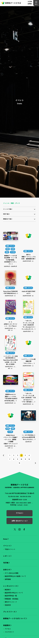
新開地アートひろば (11, 3)
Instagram (19, 529)
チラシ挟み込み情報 (11, 573)
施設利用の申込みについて (14, 593)
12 (29, 459)
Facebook (24, 529)
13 (19, 463)
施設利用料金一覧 (11, 596)
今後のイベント (10, 549)
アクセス (8, 629)
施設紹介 (8, 590)
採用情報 (8, 579)
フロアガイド (9, 632)
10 (21, 459)
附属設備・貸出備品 (11, 599)
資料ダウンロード (11, 602)
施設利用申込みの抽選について (15, 576)
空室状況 (8, 605)
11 (25, 459)
